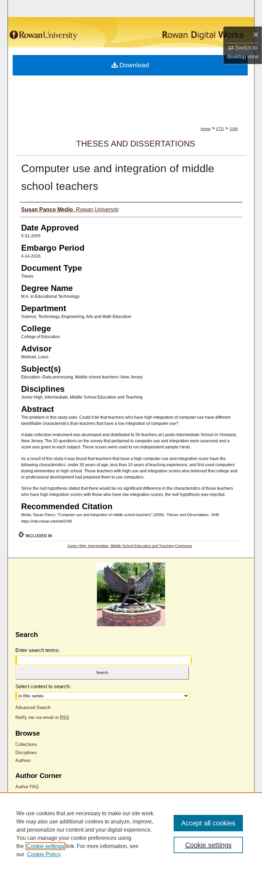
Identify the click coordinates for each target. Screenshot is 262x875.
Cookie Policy (44, 854)
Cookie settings (45, 846)
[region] (131, 833)
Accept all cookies (208, 823)
